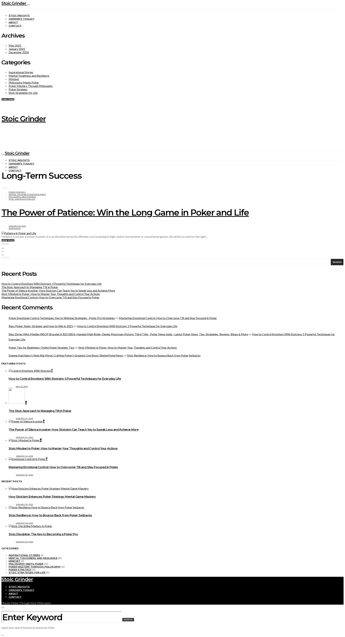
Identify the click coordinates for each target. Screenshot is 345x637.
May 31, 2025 (22, 386)
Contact (15, 25)
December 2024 (19, 52)
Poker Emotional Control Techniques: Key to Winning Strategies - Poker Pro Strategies (62, 318)
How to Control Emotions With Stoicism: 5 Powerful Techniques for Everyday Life (51, 283)
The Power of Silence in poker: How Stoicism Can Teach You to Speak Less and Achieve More (58, 290)
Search (5, 257)
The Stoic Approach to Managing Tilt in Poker (29, 287)
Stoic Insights (19, 15)
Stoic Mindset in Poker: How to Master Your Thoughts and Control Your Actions (50, 294)
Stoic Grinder (14, 3)
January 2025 (17, 49)
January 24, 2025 (24, 418)
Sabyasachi (15, 228)
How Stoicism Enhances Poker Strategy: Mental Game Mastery (52, 496)
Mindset (14, 79)
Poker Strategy (18, 89)
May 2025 (15, 45)
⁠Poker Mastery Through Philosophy (31, 86)
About (13, 22)
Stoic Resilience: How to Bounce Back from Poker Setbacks (164, 355)
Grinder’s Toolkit (21, 18)
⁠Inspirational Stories (21, 72)
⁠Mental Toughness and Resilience (29, 75)
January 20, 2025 (17, 226)
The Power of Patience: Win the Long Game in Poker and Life (125, 212)
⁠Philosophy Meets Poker (24, 82)
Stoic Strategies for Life (23, 92)
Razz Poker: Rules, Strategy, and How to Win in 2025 (41, 326)
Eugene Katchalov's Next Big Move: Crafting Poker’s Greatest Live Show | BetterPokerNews (66, 355)
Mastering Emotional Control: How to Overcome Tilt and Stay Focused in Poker (50, 297)
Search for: (7, 610)
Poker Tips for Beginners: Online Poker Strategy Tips (41, 347)
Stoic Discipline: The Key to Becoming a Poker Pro (43, 534)
